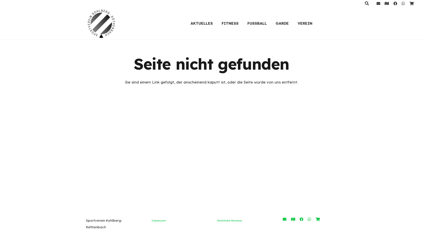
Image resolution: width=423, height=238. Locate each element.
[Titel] (387, 3)
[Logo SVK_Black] (101, 23)
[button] (242, 23)
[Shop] (412, 3)
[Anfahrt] (293, 219)
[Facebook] (395, 3)
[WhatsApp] (403, 3)
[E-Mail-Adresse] (378, 3)
